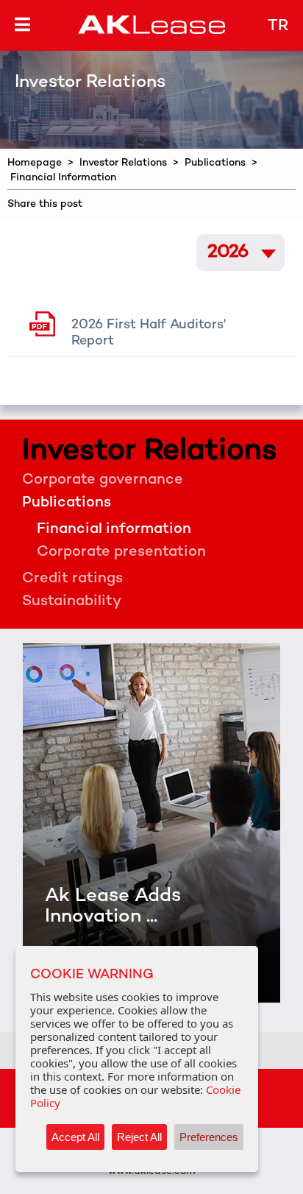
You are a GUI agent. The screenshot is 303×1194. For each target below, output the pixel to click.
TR (278, 26)
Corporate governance (102, 480)
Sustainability (71, 602)
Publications (215, 163)
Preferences (208, 1137)
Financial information (114, 529)
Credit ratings (72, 579)
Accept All (75, 1137)
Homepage (34, 163)
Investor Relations (123, 163)
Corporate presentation (121, 552)
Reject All (139, 1137)
